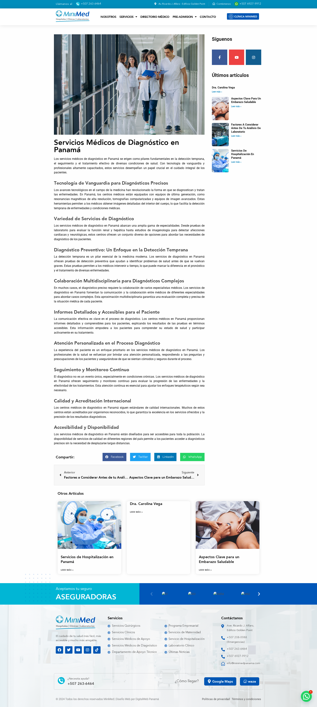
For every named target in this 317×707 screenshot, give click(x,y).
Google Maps (222, 681)
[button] (114, 457)
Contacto (208, 17)
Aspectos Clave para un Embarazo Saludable (246, 100)
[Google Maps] (209, 681)
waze (252, 681)
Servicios (126, 17)
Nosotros (108, 17)
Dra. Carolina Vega (223, 87)
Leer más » (217, 91)
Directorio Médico (154, 17)
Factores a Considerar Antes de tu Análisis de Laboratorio (246, 128)
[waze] (245, 681)
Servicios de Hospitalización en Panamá (242, 154)
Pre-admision (183, 17)
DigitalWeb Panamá (147, 699)
